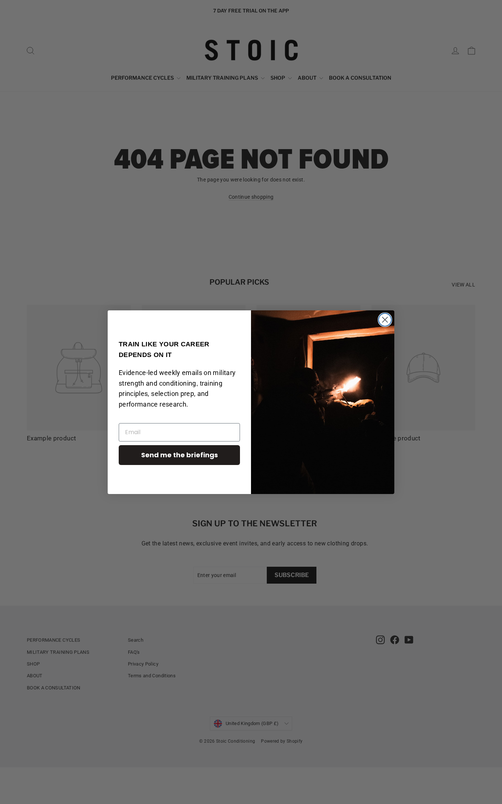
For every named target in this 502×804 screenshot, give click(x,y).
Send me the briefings (179, 454)
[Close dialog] (385, 319)
